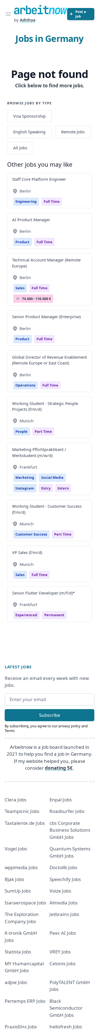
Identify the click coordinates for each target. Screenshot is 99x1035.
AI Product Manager (31, 219)
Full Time (52, 201)
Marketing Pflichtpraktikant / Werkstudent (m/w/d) (39, 452)
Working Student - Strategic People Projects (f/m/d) (45, 406)
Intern (63, 488)
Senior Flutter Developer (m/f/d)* (43, 593)
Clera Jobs (15, 799)
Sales (19, 287)
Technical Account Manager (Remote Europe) (46, 262)
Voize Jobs (60, 891)
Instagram (24, 488)
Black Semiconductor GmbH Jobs (66, 1008)
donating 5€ (59, 768)
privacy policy (70, 725)
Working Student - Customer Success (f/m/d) (47, 509)
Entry (46, 488)
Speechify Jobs (65, 879)
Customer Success (31, 534)
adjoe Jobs (16, 982)
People (21, 431)
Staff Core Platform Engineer (39, 179)
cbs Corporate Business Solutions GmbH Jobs (70, 830)
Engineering (26, 201)
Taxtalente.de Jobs (25, 823)
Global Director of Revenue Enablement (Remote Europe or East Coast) (49, 360)
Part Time (43, 431)
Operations (25, 385)
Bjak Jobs (14, 879)
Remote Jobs (73, 131)
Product (22, 241)
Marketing (24, 477)
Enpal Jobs (61, 799)
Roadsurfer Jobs (67, 811)
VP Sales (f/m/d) (27, 552)
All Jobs (20, 147)
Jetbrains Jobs (64, 914)
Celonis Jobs (63, 963)
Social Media (52, 477)
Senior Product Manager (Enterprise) (46, 316)
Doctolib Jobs (63, 867)
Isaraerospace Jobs (25, 902)
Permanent (54, 614)
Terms (10, 730)
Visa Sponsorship (29, 116)
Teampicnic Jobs (22, 811)
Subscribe (49, 715)
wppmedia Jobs (21, 867)
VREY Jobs (60, 951)
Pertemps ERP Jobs (25, 1001)
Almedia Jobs (64, 902)
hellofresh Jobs (66, 1026)
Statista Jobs (18, 951)
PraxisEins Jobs (21, 1026)
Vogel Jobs (16, 848)
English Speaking (29, 131)
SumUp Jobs (18, 891)
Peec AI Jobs (63, 933)
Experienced (26, 614)
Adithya (27, 20)
